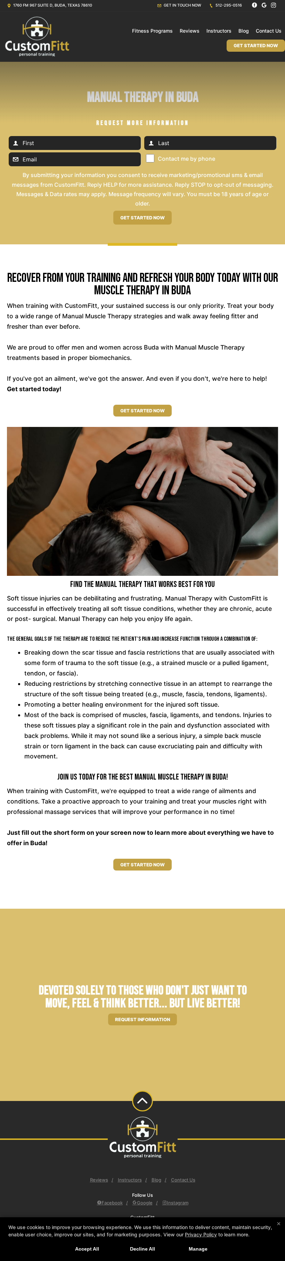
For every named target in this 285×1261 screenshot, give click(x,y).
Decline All (142, 1249)
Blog (243, 31)
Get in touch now (182, 5)
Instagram (177, 1202)
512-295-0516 (228, 5)
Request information (142, 1019)
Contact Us (269, 31)
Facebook (112, 1202)
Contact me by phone (186, 158)
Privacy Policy (201, 1234)
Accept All (87, 1249)
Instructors (218, 31)
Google (145, 1202)
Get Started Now (256, 45)
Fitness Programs (152, 31)
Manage (198, 1249)
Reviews (190, 31)
